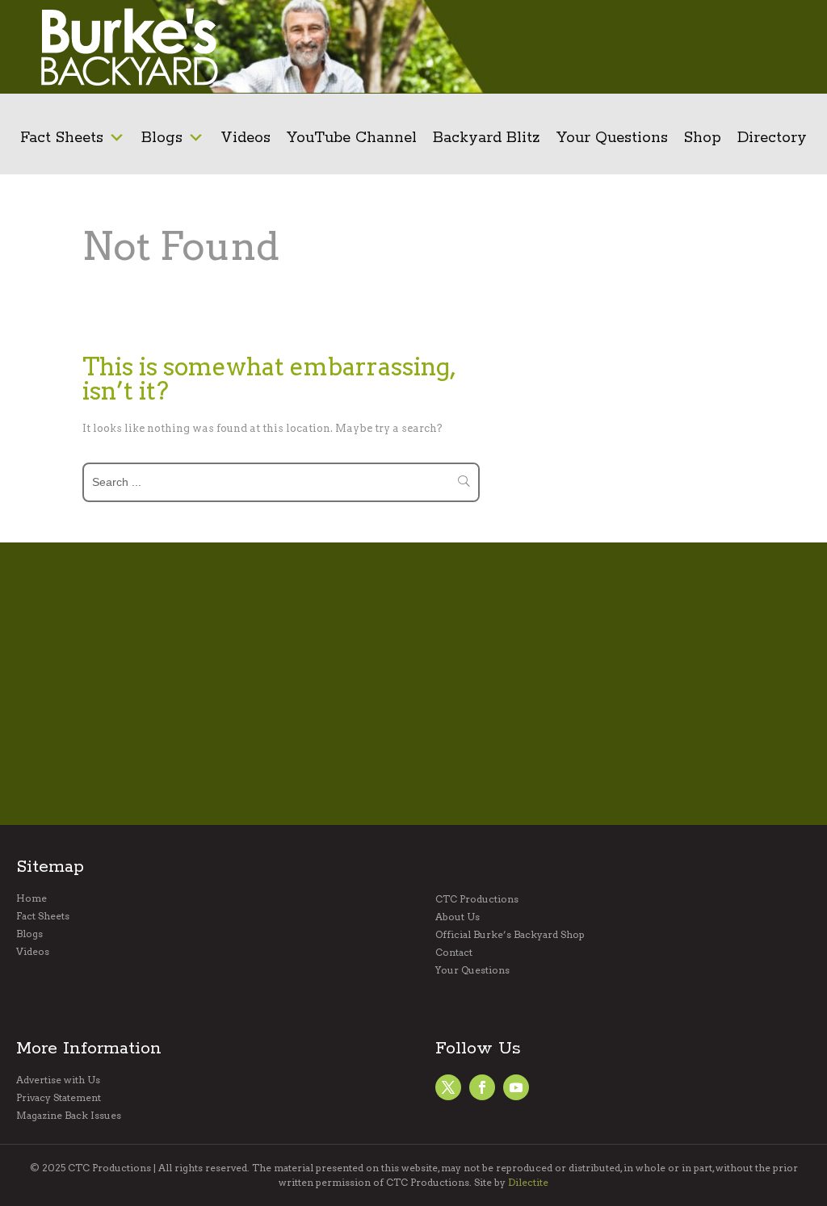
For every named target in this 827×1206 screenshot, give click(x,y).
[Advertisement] (703, 46)
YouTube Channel (352, 138)
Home (31, 898)
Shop (702, 138)
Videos (245, 138)
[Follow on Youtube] (516, 1087)
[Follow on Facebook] (448, 1087)
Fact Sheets (61, 138)
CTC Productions (476, 899)
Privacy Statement (58, 1097)
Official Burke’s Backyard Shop (510, 934)
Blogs (162, 138)
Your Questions (612, 138)
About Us (457, 917)
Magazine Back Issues (68, 1115)
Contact (453, 952)
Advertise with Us (58, 1080)
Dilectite (528, 1182)
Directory (772, 138)
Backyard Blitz (486, 138)
